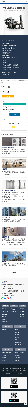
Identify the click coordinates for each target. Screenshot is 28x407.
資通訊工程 (4, 321)
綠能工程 (4, 309)
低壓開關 (22, 309)
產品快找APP (18, 344)
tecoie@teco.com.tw (9, 293)
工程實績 (5, 306)
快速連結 (17, 337)
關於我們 (7, 349)
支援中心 (17, 329)
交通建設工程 (5, 314)
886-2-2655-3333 (8, 286)
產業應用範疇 (18, 342)
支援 (20, 326)
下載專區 (17, 332)
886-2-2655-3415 (8, 289)
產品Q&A (17, 339)
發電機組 (22, 314)
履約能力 (4, 355)
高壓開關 (22, 316)
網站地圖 (17, 360)
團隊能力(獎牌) (14, 309)
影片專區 (17, 334)
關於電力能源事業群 (6, 352)
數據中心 (14, 306)
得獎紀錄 (4, 357)
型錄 (5, 104)
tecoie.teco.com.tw (8, 295)
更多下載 (8, 96)
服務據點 (17, 355)
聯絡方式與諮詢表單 (19, 352)
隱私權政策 (17, 357)
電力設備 (22, 311)
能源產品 (22, 306)
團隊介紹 (4, 360)
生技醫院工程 (5, 311)
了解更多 (14, 273)
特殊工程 (4, 319)
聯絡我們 (20, 349)
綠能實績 (7, 326)
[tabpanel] (14, 23)
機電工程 (4, 316)
